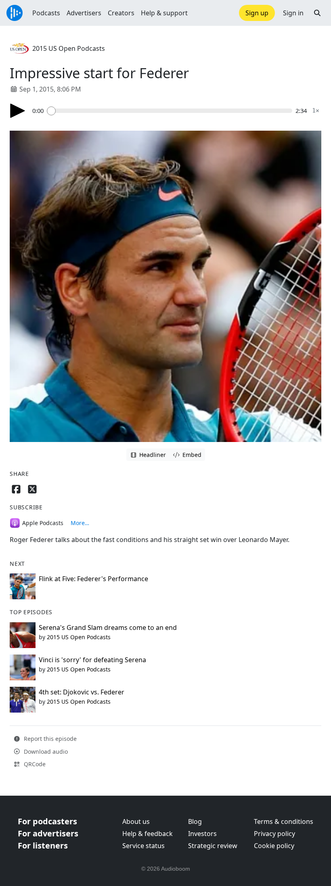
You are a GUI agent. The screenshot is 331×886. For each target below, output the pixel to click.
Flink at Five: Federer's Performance (93, 578)
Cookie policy (274, 845)
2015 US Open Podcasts (68, 48)
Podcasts (46, 12)
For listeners (43, 845)
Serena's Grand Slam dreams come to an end (108, 627)
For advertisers (48, 833)
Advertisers (84, 12)
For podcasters (47, 821)
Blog (195, 821)
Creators (121, 12)
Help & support (164, 12)
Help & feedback (147, 833)
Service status (143, 845)
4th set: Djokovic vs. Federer (81, 692)
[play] (18, 111)
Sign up (256, 12)
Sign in (293, 12)
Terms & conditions (283, 821)
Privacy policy (274, 833)
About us (136, 821)
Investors (202, 833)
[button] (317, 13)
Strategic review (212, 845)
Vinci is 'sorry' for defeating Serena (92, 659)
